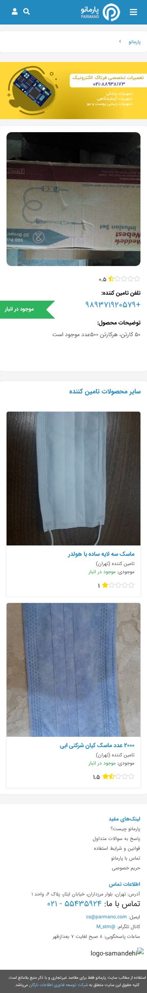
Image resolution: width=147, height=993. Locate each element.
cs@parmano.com (106, 917)
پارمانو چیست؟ (125, 829)
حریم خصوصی (126, 868)
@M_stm (106, 926)
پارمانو (134, 42)
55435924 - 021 (74, 904)
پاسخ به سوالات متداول (116, 838)
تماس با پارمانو (125, 858)
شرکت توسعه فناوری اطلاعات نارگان (58, 985)
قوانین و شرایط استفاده (117, 848)
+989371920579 (112, 305)
